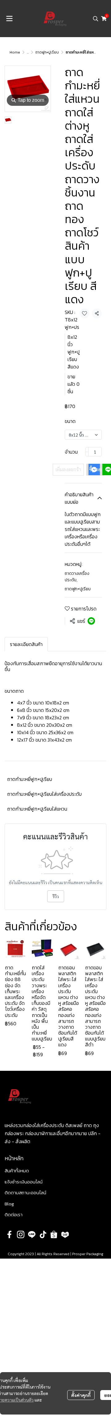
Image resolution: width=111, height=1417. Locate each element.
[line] (32, 1234)
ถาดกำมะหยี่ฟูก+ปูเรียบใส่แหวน (37, 808)
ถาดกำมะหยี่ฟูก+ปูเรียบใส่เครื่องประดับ (44, 794)
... (28, 52)
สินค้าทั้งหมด (17, 1170)
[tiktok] (43, 1234)
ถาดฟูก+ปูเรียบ (47, 52)
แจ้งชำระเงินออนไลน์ (24, 1181)
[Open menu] (9, 18)
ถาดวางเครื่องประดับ (77, 576)
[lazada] (65, 1234)
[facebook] (9, 1234)
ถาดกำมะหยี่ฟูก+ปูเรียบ (29, 779)
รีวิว (55, 896)
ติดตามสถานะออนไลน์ (25, 1192)
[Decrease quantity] (87, 451)
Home (15, 52)
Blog (9, 1203)
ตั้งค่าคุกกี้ (81, 1395)
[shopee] (54, 1234)
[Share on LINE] (91, 621)
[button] (95, 18)
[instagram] (21, 1234)
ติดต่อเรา (14, 1214)
